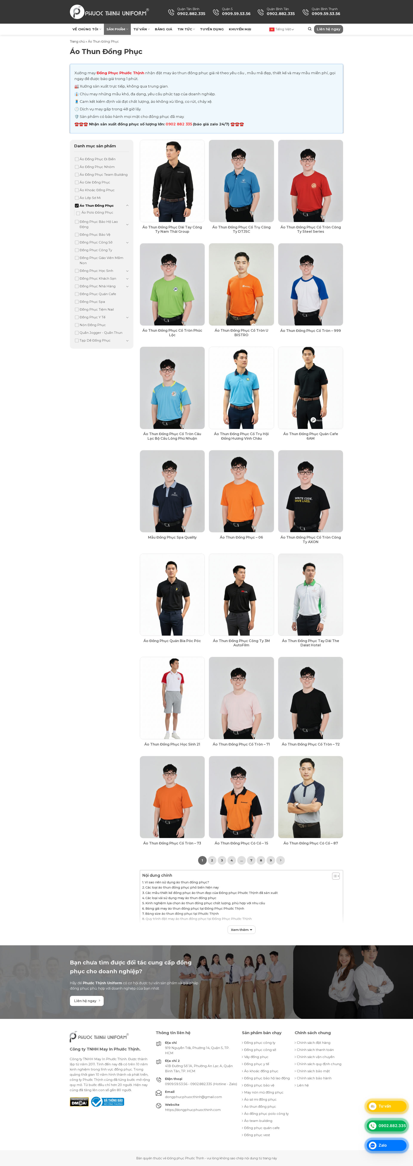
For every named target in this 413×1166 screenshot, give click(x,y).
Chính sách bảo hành (314, 1078)
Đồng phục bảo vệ (259, 1085)
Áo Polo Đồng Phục (97, 212)
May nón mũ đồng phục (264, 1092)
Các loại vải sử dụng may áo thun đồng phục (180, 898)
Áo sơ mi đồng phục (260, 1099)
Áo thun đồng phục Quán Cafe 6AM (310, 436)
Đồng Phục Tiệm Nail (97, 309)
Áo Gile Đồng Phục (95, 182)
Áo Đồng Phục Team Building (104, 175)
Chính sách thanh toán (315, 1050)
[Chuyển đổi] (127, 205)
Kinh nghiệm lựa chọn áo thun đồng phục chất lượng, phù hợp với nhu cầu (205, 903)
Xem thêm (240, 930)
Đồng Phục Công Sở (96, 242)
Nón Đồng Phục (93, 325)
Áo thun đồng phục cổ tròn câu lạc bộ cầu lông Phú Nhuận (172, 436)
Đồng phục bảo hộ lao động (267, 1078)
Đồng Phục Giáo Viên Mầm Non (101, 260)
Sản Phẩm (115, 29)
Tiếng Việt (282, 29)
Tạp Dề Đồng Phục (95, 340)
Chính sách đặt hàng (313, 1043)
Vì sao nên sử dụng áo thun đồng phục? (177, 882)
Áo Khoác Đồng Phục (97, 190)
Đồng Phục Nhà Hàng (98, 286)
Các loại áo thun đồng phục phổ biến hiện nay (182, 887)
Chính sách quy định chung (319, 1064)
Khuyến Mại (240, 29)
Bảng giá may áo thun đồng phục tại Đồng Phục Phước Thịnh (194, 908)
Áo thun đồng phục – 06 (241, 537)
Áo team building (258, 1121)
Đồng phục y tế (256, 1064)
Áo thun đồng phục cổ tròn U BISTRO (241, 332)
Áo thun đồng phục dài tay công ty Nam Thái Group (172, 229)
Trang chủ (77, 41)
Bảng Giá (163, 29)
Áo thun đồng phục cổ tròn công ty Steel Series (310, 229)
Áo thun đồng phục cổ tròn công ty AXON (310, 539)
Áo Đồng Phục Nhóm (97, 167)
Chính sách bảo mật (313, 1071)
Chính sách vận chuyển (315, 1057)
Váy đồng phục (256, 1057)
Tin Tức (184, 29)
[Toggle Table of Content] (334, 876)
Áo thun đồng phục (260, 1106)
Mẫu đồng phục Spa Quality (172, 537)
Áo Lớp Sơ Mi (90, 198)
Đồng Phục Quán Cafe (98, 294)
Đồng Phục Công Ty (96, 250)
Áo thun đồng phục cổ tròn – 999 (310, 331)
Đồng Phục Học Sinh (96, 271)
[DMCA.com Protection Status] (79, 1102)
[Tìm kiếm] (309, 29)
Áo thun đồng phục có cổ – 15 (241, 843)
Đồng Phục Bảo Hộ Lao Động (99, 224)
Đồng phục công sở (260, 1050)
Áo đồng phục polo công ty (266, 1114)
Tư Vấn (140, 29)
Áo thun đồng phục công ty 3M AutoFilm (241, 643)
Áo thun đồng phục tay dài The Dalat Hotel (310, 643)
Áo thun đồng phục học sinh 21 (172, 744)
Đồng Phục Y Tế (92, 317)
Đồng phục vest (257, 1135)
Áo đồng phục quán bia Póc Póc (172, 641)
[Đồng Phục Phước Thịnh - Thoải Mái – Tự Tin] (109, 12)
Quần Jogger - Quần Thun (101, 333)
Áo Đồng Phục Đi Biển (98, 159)
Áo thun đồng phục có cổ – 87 (311, 843)
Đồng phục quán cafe (262, 1128)
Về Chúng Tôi (85, 29)
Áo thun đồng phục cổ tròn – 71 (241, 744)
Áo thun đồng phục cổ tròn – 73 (172, 843)
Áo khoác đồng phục (261, 1071)
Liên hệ (303, 1085)
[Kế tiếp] (280, 860)
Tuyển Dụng (212, 29)
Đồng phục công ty (259, 1043)
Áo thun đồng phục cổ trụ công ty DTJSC (241, 229)
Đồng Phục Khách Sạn (98, 278)
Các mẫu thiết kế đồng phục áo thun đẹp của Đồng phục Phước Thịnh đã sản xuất (211, 893)
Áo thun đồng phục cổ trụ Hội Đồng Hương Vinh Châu (241, 436)
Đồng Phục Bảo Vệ (95, 235)
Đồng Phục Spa (92, 302)
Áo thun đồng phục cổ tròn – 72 (311, 744)
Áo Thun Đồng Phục (97, 205)
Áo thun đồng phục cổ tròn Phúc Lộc (172, 332)
